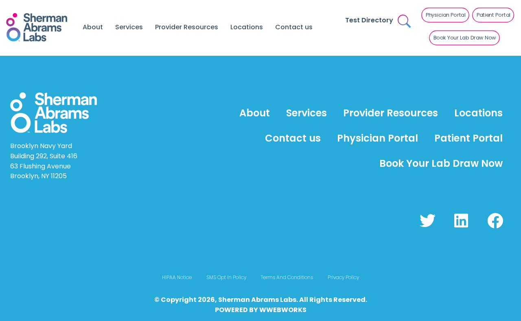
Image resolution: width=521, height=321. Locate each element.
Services (129, 27)
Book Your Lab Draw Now (441, 163)
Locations (246, 27)
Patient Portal (468, 138)
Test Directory (369, 20)
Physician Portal (377, 138)
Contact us (294, 27)
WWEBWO (276, 309)
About (93, 27)
